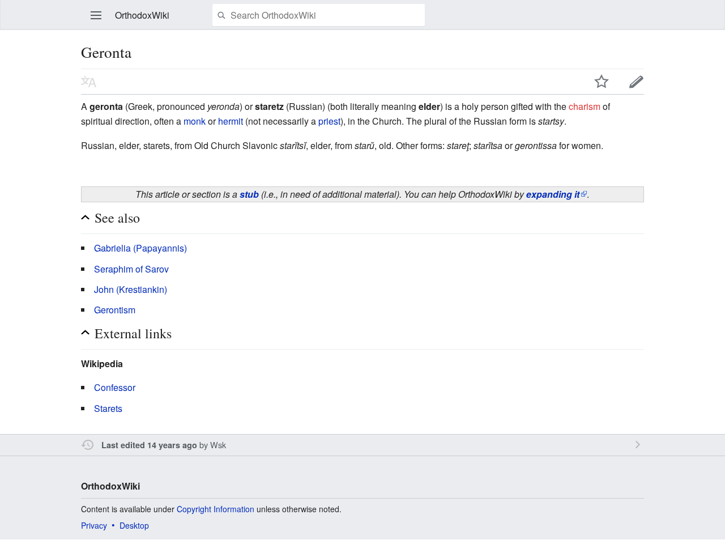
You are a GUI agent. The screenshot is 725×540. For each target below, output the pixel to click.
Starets (108, 408)
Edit (636, 81)
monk (195, 120)
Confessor (114, 387)
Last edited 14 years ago (149, 444)
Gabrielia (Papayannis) (140, 247)
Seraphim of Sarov (131, 268)
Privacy (94, 525)
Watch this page (601, 81)
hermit (230, 120)
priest (329, 120)
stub (249, 194)
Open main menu (96, 15)
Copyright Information (215, 509)
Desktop (134, 525)
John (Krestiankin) (130, 289)
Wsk (218, 444)
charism (584, 106)
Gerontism (114, 309)
